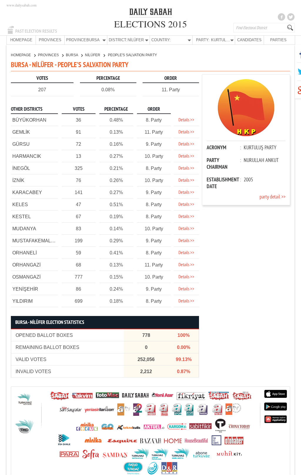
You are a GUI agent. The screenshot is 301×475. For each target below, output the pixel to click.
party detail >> (272, 197)
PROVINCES (50, 40)
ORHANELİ (24, 252)
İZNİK (18, 180)
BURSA (72, 55)
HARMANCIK (26, 156)
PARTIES (278, 40)
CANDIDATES (249, 40)
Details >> (186, 120)
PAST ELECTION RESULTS (36, 31)
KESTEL (21, 216)
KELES (20, 204)
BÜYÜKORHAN (29, 120)
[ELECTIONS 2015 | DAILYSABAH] (150, 13)
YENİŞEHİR (25, 289)
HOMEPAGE (21, 40)
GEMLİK (21, 132)
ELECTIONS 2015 (150, 23)
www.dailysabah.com (21, 5)
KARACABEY (27, 192)
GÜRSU (21, 144)
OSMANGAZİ (26, 276)
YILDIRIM (22, 301)
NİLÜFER (93, 55)
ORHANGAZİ (26, 264)
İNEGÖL (21, 168)
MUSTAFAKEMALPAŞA (37, 240)
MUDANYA (24, 228)
